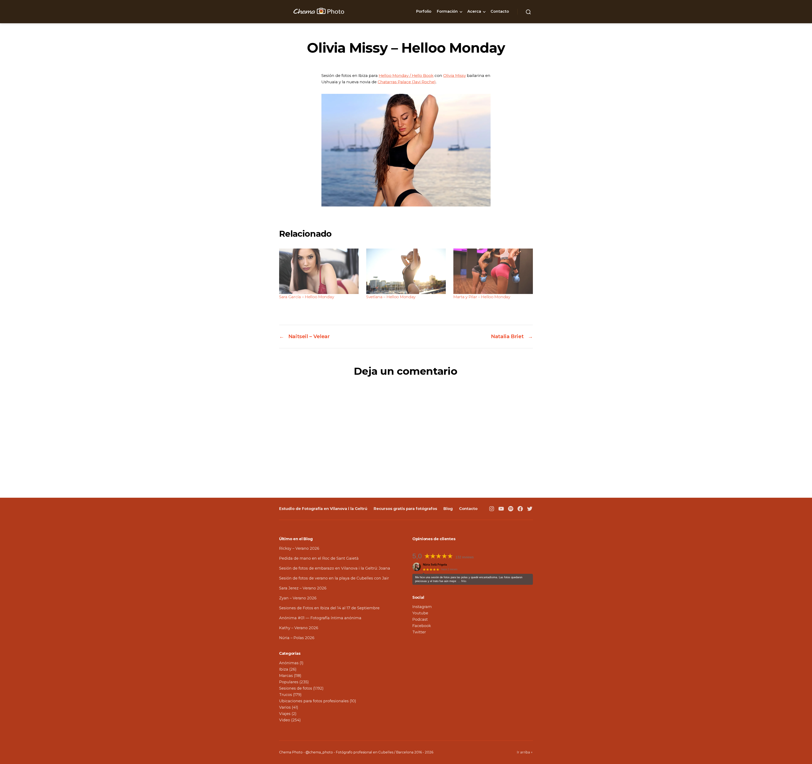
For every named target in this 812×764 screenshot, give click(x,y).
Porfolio (423, 11)
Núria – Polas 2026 (296, 638)
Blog (448, 508)
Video (284, 720)
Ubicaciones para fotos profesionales (314, 701)
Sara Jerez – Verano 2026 (302, 588)
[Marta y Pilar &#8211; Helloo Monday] (493, 271)
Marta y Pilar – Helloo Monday (481, 296)
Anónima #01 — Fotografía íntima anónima (320, 618)
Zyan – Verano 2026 (298, 598)
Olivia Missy (454, 75)
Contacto (500, 11)
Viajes (285, 713)
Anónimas (289, 663)
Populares (288, 682)
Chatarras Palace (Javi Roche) (407, 81)
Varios (285, 707)
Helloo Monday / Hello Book (406, 75)
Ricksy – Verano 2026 (299, 548)
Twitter (419, 632)
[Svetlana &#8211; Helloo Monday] (406, 271)
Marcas (286, 675)
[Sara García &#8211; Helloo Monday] (319, 271)
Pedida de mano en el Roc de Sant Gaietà (319, 558)
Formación (447, 11)
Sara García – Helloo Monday (306, 296)
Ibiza (283, 669)
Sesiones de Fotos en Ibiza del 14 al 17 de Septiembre (329, 608)
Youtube (420, 613)
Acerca (474, 11)
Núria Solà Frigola (435, 564)
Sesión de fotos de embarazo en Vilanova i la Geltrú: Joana (334, 568)
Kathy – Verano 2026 (298, 628)
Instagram (422, 606)
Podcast (420, 619)
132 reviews (464, 557)
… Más (462, 581)
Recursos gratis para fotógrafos (405, 508)
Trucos (285, 694)
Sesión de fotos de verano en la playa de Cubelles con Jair (334, 578)
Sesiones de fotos (295, 688)
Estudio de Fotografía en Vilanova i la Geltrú (323, 508)
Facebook (421, 625)
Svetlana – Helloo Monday (391, 296)
